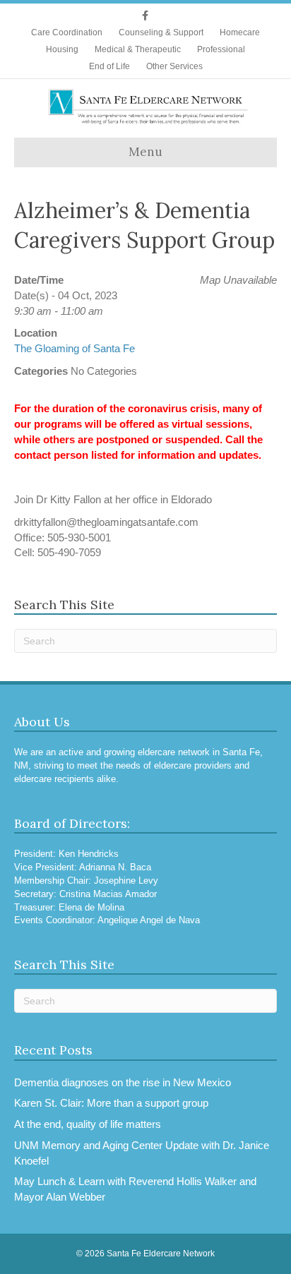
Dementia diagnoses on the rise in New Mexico (122, 1082)
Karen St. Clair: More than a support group (111, 1103)
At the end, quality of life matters (87, 1124)
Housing (62, 49)
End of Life (109, 66)
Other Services (174, 66)
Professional (221, 49)
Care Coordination (66, 32)
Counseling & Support (161, 32)
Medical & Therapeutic (138, 49)
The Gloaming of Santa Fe (74, 348)
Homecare (240, 32)
